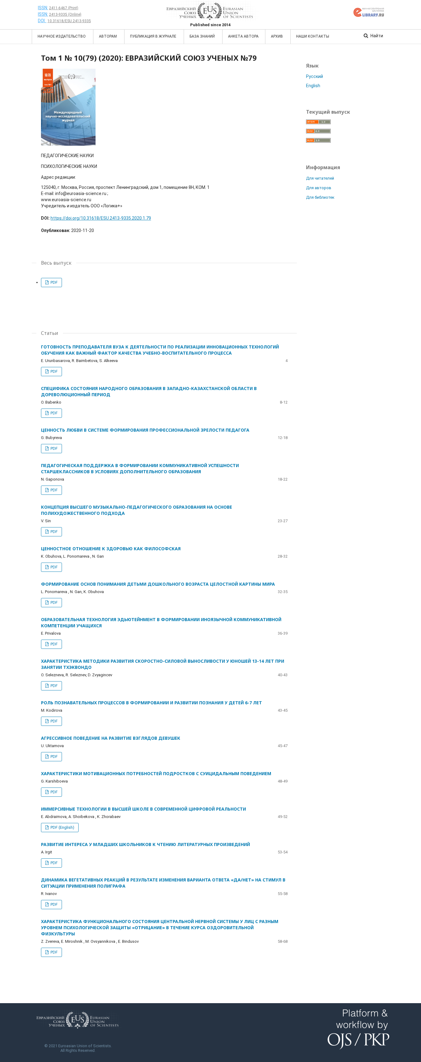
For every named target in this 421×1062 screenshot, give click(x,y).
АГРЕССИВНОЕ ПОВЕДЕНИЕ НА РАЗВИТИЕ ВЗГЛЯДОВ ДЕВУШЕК (110, 738)
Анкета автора (243, 36)
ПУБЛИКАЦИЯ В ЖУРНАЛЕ (153, 36)
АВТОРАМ (108, 36)
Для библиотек (320, 197)
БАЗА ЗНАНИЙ (203, 36)
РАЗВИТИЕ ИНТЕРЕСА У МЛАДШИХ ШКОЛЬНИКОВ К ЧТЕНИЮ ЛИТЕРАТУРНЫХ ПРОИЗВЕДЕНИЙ (145, 844)
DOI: (42, 20)
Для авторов (318, 187)
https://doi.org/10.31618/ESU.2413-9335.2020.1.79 (101, 218)
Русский (314, 76)
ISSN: (43, 7)
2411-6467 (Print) (63, 8)
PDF (54, 282)
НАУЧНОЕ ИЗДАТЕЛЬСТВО (62, 36)
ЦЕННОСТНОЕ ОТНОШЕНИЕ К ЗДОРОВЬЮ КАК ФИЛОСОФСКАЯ (111, 548)
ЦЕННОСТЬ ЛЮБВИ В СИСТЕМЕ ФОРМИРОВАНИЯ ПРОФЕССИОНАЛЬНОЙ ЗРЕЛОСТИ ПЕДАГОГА (145, 430)
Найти (376, 35)
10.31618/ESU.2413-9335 (69, 21)
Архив (277, 36)
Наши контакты (312, 36)
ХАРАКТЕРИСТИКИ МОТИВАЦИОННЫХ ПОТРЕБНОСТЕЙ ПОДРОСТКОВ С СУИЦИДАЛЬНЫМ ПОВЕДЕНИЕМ (156, 773)
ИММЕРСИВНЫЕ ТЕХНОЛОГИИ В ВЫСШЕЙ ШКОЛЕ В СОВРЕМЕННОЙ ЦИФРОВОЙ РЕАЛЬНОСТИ (143, 809)
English (313, 85)
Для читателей (320, 178)
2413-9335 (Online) (65, 14)
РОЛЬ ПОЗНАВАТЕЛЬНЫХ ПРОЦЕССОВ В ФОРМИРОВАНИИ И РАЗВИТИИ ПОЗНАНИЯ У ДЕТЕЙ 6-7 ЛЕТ (151, 703)
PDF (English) (62, 827)
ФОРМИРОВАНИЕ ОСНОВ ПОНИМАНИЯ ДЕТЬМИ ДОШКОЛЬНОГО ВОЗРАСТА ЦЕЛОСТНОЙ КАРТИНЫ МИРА (158, 584)
